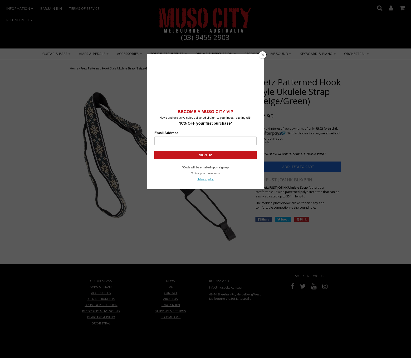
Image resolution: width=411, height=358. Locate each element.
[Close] (262, 55)
